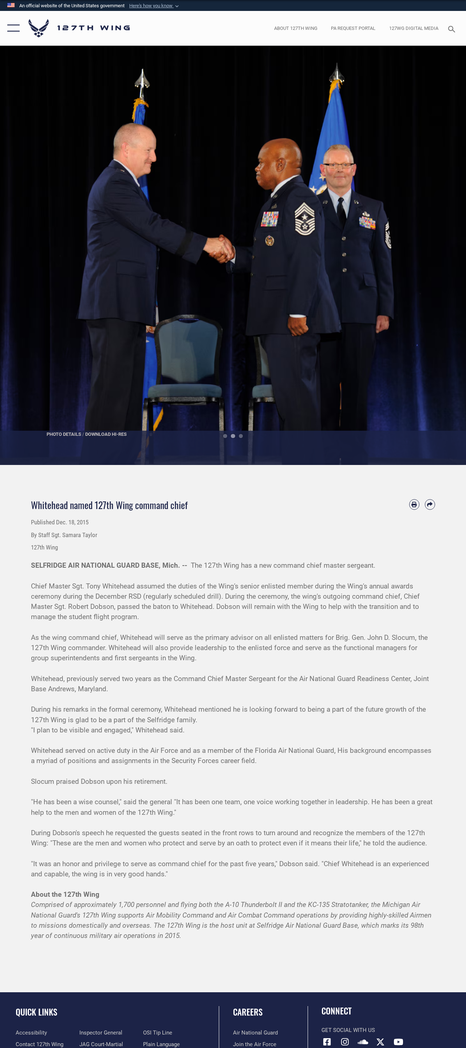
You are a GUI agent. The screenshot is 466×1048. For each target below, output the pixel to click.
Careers (247, 1012)
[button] (154, 5)
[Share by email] (430, 504)
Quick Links (36, 1012)
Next (442, 255)
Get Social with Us (348, 1030)
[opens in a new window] (344, 1041)
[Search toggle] (453, 28)
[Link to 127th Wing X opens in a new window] (380, 1041)
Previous (23, 255)
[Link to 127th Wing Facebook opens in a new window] (326, 1041)
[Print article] (414, 504)
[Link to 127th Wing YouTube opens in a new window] (398, 1041)
